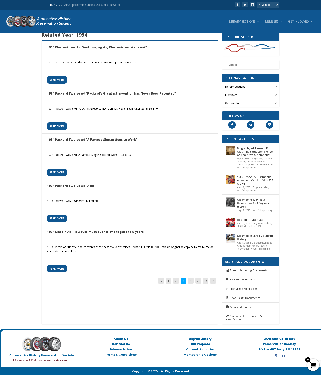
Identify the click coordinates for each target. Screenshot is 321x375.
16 (205, 281)
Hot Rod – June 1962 (250, 219)
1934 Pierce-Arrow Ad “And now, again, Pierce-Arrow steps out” (97, 47)
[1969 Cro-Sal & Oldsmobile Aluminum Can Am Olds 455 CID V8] (230, 179)
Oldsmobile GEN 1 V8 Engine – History (256, 237)
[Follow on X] (276, 355)
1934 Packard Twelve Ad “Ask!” (71, 186)
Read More (56, 80)
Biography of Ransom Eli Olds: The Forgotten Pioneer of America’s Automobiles (255, 151)
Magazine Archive (262, 223)
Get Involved (298, 21)
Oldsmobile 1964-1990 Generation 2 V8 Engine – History (253, 203)
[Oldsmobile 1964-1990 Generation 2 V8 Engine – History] (230, 202)
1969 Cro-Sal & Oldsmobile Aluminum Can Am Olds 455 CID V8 (255, 180)
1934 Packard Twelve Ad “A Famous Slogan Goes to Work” (92, 140)
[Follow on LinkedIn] (283, 355)
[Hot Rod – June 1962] (230, 222)
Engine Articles (260, 187)
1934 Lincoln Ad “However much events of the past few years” (96, 232)
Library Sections (242, 21)
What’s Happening (246, 167)
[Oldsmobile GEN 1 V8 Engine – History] (230, 238)
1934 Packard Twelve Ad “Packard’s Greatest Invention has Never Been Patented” (111, 93)
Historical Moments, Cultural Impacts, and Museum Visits (256, 163)
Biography (257, 158)
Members (272, 21)
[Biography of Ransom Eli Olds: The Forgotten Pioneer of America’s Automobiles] (230, 150)
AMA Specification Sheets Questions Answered (92, 5)
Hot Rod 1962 (254, 226)
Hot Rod (241, 226)
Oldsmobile (258, 242)
